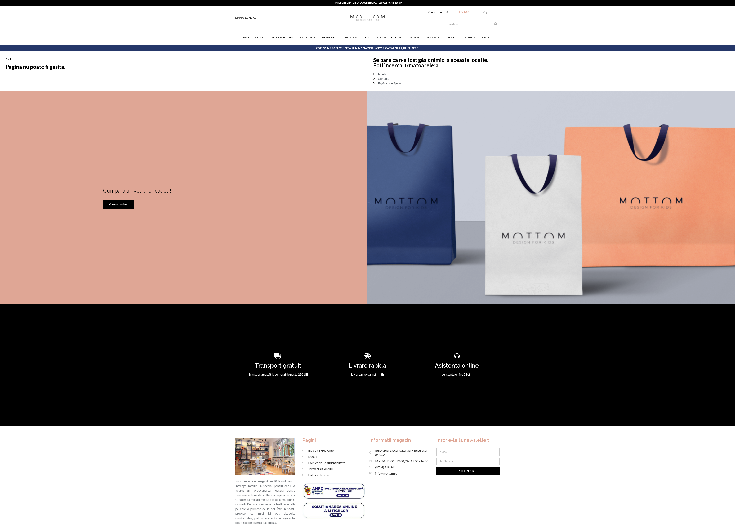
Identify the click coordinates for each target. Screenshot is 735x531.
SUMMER (469, 37)
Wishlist (450, 12)
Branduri (328, 37)
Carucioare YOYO (281, 37)
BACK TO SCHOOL (253, 37)
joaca (412, 37)
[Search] (495, 24)
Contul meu (435, 12)
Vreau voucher (118, 204)
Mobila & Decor (355, 37)
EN (461, 12)
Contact (486, 37)
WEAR (450, 37)
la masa (431, 37)
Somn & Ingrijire (387, 37)
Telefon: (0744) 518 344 (245, 17)
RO (466, 12)
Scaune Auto (307, 37)
